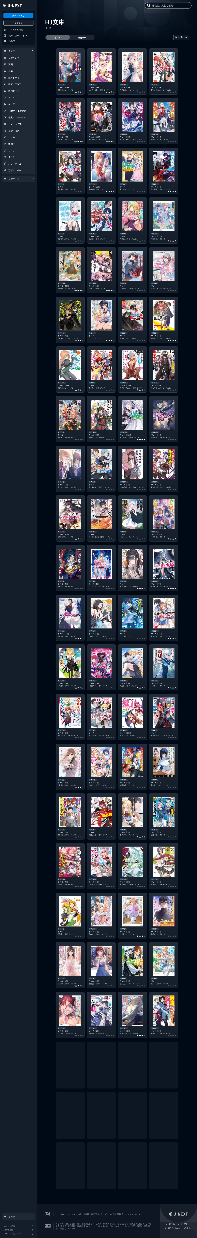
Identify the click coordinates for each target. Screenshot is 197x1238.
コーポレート (186, 1224)
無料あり (82, 37)
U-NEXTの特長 (16, 30)
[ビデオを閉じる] (32, 51)
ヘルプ (12, 40)
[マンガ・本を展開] (32, 179)
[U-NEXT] (12, 5)
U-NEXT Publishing (172, 1228)
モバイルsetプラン (18, 35)
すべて (58, 37)
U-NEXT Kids (187, 1228)
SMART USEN (8, 1230)
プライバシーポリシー (12, 1233)
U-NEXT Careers (172, 1224)
